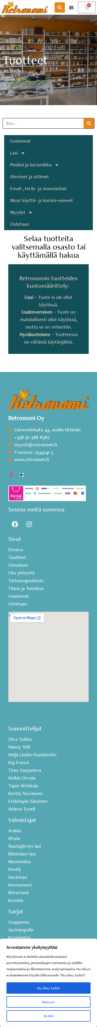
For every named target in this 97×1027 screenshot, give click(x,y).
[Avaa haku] (60, 7)
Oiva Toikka (20, 739)
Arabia (14, 830)
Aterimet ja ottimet (29, 176)
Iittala (14, 838)
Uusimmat (20, 141)
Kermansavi (20, 885)
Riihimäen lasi (22, 854)
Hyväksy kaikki (48, 988)
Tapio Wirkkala (23, 785)
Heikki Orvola (21, 778)
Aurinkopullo (21, 929)
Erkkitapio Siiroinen (28, 801)
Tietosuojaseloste (26, 580)
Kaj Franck (18, 762)
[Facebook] (14, 524)
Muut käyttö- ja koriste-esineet (41, 200)
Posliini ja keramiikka (31, 164)
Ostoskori (18, 565)
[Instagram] (29, 524)
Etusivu (15, 549)
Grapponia (18, 922)
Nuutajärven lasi (24, 846)
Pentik (14, 869)
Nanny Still (19, 747)
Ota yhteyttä (21, 572)
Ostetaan (19, 224)
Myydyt (17, 212)
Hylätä (49, 1016)
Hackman (17, 877)
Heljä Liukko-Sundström (32, 754)
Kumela (15, 900)
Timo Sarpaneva (24, 770)
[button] (71, 7)
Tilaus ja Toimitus (25, 588)
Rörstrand (18, 892)
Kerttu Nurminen (25, 793)
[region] (48, 983)
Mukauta (48, 1002)
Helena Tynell (21, 809)
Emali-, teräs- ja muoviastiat (38, 188)
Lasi (14, 153)
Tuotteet (17, 557)
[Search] (89, 123)
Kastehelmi (19, 937)
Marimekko (19, 861)
